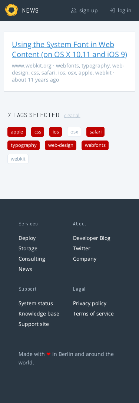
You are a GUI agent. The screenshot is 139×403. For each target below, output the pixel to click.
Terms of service (93, 313)
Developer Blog (91, 237)
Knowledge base (39, 313)
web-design (60, 145)
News (25, 268)
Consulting (32, 258)
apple (86, 72)
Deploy (27, 237)
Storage (28, 248)
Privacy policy (89, 303)
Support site (34, 323)
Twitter (81, 248)
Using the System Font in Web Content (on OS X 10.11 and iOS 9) (69, 49)
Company (84, 258)
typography (96, 65)
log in (124, 10)
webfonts (67, 65)
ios (61, 72)
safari (49, 72)
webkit (103, 72)
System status (36, 303)
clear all (72, 115)
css (35, 72)
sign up (88, 10)
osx (72, 72)
